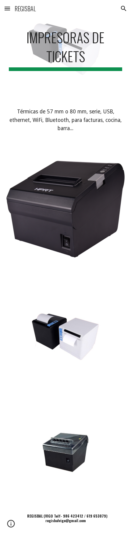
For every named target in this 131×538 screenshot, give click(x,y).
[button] (7, 8)
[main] (65, 48)
